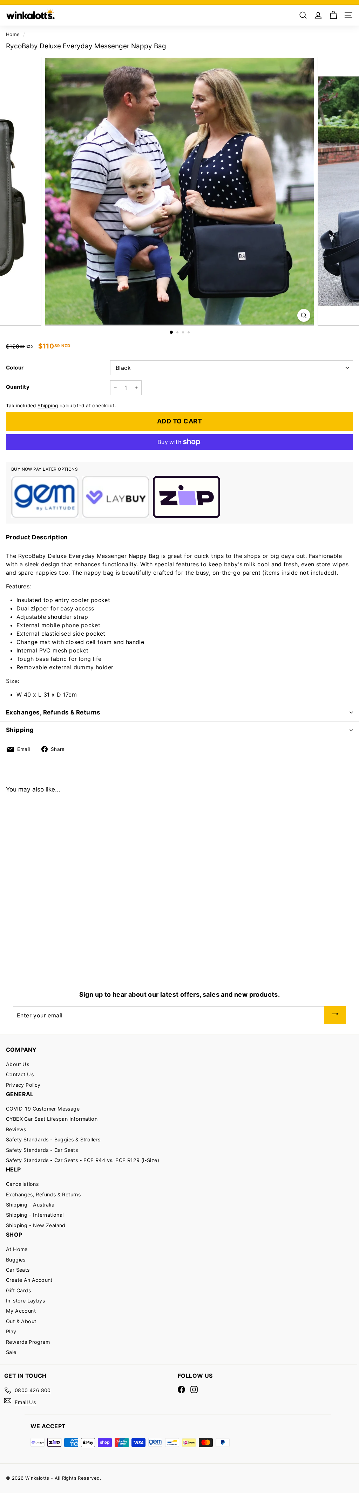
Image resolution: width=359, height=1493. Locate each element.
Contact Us (20, 1074)
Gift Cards (18, 1290)
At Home (17, 1249)
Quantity (17, 386)
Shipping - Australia (30, 1205)
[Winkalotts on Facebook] (181, 1389)
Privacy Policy (23, 1085)
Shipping (48, 405)
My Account (21, 1311)
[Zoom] (303, 315)
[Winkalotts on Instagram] (194, 1389)
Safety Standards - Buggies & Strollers (53, 1139)
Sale (11, 1352)
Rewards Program (28, 1342)
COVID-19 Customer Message (43, 1109)
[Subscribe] (335, 1015)
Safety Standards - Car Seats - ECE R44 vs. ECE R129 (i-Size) (82, 1160)
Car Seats (18, 1270)
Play (11, 1331)
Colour (14, 367)
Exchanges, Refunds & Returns (53, 712)
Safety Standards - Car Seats (42, 1150)
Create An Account (29, 1280)
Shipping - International (35, 1215)
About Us (17, 1064)
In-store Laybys (25, 1301)
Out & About (21, 1321)
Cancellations (22, 1184)
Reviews (16, 1129)
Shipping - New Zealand (36, 1225)
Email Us (25, 1402)
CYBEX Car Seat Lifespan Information (51, 1119)
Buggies (16, 1260)
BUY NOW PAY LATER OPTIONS (44, 469)
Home (13, 34)
